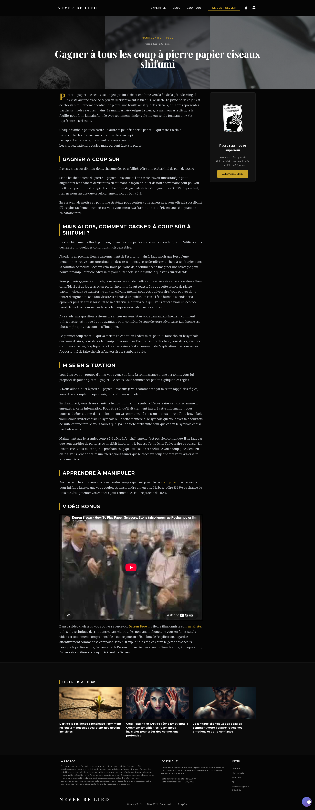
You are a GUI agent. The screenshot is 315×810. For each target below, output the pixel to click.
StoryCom (183, 804)
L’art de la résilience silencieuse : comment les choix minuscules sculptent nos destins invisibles (90, 727)
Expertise (158, 7)
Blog (176, 7)
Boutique (194, 7)
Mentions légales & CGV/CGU (240, 788)
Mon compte (238, 773)
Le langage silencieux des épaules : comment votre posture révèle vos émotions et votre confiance (218, 727)
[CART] (246, 8)
